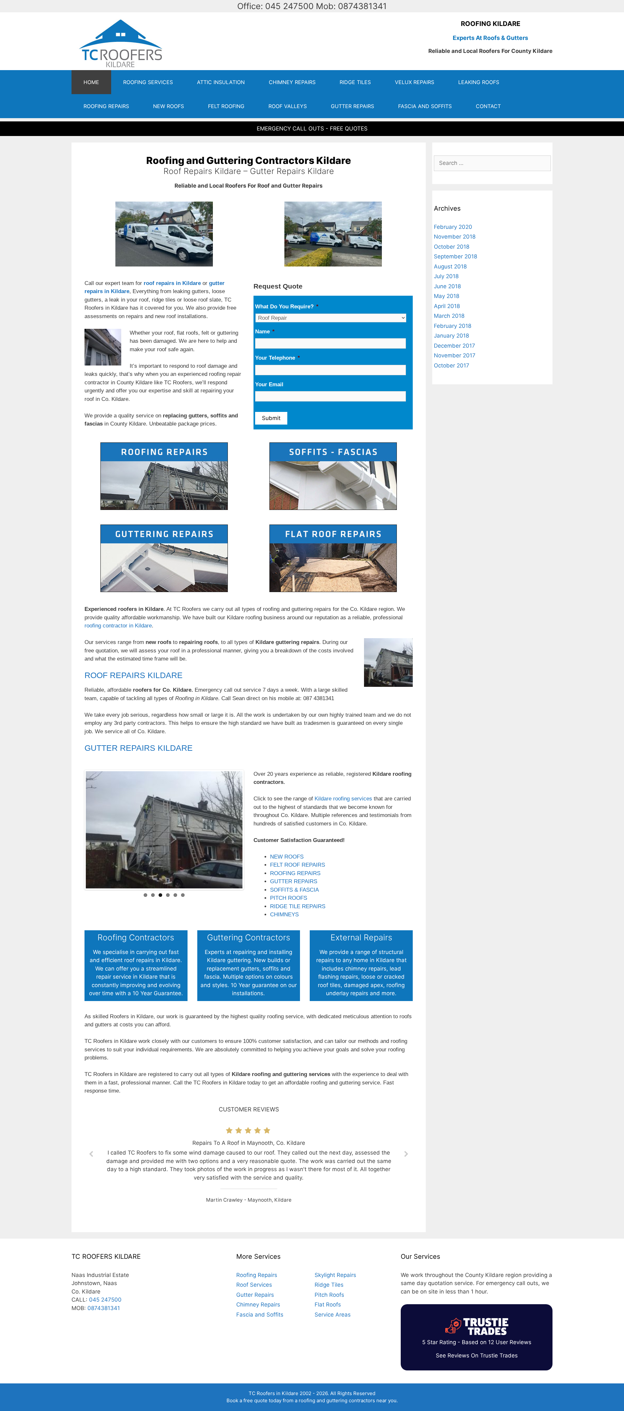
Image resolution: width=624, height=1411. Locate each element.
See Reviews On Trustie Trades (477, 1355)
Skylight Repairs (335, 1275)
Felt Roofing (226, 106)
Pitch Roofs (329, 1295)
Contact (488, 106)
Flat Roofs (328, 1304)
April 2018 (447, 306)
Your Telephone (277, 358)
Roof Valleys (287, 106)
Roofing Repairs (106, 106)
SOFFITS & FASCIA (294, 890)
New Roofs (168, 106)
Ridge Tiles (355, 82)
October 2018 (451, 246)
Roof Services (254, 1284)
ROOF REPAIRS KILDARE (133, 675)
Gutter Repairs (352, 106)
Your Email (269, 384)
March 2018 (449, 316)
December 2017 (454, 345)
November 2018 (454, 236)
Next (252, 829)
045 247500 (105, 1299)
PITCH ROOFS (288, 898)
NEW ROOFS (287, 857)
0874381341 (103, 1308)
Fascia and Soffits (425, 106)
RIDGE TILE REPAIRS (297, 906)
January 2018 (451, 335)
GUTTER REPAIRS (293, 881)
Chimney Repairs (292, 82)
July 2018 (446, 276)
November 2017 (454, 355)
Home (91, 82)
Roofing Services (148, 82)
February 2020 (453, 227)
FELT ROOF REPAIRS (297, 865)
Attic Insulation (221, 82)
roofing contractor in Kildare (118, 626)
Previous (76, 829)
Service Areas (333, 1314)
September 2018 (455, 256)
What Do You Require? (286, 306)
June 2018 (447, 286)
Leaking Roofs (478, 82)
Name (265, 331)
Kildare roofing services (343, 799)
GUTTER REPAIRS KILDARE (138, 747)
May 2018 (446, 296)
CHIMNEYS (284, 914)
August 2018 (450, 266)
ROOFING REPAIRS (295, 873)
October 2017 (451, 365)
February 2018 (452, 326)
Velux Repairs (414, 82)
